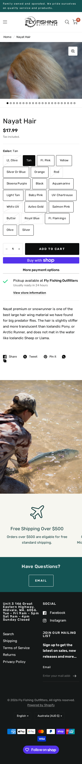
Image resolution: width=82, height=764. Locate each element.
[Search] (67, 22)
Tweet (33, 356)
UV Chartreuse (62, 195)
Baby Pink (36, 195)
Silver (26, 229)
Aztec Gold (36, 206)
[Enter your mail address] (74, 676)
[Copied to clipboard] (6, 361)
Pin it (52, 356)
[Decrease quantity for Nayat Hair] (6, 249)
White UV (13, 206)
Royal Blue (32, 218)
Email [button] (41, 580)
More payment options (41, 270)
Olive (10, 229)
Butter (11, 218)
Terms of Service (16, 648)
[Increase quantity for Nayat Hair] (19, 249)
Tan (29, 160)
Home (7, 37)
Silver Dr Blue (16, 172)
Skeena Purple (17, 183)
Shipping (10, 641)
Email (47, 667)
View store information (29, 292)
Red (56, 172)
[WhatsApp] (65, 356)
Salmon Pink (61, 206)
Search (8, 634)
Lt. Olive (12, 160)
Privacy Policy (14, 662)
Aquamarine (61, 183)
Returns (9, 655)
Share (13, 356)
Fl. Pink (46, 160)
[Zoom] (72, 51)
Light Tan (13, 195)
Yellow (64, 160)
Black (40, 183)
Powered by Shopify (40, 705)
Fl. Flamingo (57, 218)
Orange (39, 172)
